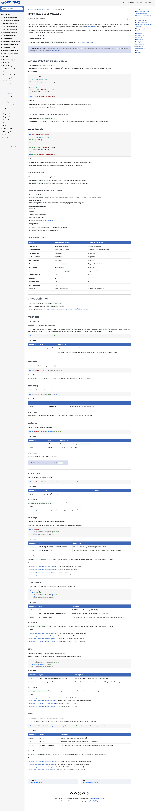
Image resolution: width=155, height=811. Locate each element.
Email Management (7, 135)
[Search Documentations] (20, 8)
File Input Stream (90, 27)
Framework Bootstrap (9, 23)
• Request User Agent (9, 117)
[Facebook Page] (75, 794)
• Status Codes (7, 123)
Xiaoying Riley (94, 801)
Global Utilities (6, 38)
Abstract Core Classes (9, 29)
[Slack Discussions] (87, 794)
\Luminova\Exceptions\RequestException (42, 566)
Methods (139, 33)
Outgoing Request (36, 781)
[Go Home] (11, 2)
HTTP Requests (6, 93)
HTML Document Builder (9, 54)
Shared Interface (141, 22)
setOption (139, 42)
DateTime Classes (7, 81)
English (149, 3)
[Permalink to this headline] (63, 14)
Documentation (39, 9)
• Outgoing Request (9, 102)
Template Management (9, 50)
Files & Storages (7, 57)
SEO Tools (5, 72)
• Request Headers (8, 114)
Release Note (6, 144)
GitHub (130, 3)
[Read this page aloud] (127, 18)
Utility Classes (6, 87)
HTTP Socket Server (8, 129)
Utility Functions (7, 90)
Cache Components (8, 35)
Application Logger (8, 60)
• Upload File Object (8, 99)
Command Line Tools (8, 84)
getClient (139, 37)
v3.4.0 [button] (139, 3)
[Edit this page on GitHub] (130, 18)
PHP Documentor (74, 801)
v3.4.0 (47, 9)
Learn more (56, 51)
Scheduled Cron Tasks (9, 32)
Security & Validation (8, 75)
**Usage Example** (142, 20)
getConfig (139, 40)
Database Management (9, 44)
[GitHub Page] (71, 794)
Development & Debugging (10, 20)
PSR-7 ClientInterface (86, 42)
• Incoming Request (9, 96)
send (137, 50)
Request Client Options (90, 781)
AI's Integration (7, 132)
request (138, 53)
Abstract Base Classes (9, 26)
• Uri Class (6, 126)
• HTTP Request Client (9, 105)
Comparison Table (142, 29)
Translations (5, 138)
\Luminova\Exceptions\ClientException (42, 510)
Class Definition (141, 31)
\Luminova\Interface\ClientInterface (53, 309)
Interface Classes (7, 141)
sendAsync (139, 46)
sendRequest (140, 44)
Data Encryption (7, 78)
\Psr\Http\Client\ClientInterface (77, 309)
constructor (140, 35)
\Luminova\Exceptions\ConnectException (43, 569)
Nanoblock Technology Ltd (96, 798)
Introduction (5, 14)
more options (48, 220)
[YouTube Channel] (83, 794)
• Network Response (9, 111)
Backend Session (7, 63)
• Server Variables (8, 120)
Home (30, 9)
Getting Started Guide (9, 17)
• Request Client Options (10, 108)
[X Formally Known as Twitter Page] (79, 794)
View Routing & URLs (8, 48)
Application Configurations (10, 41)
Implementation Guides (9, 147)
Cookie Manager (7, 66)
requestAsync (140, 48)
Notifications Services (9, 69)
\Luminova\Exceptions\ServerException (42, 575)
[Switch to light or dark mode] (123, 3)
